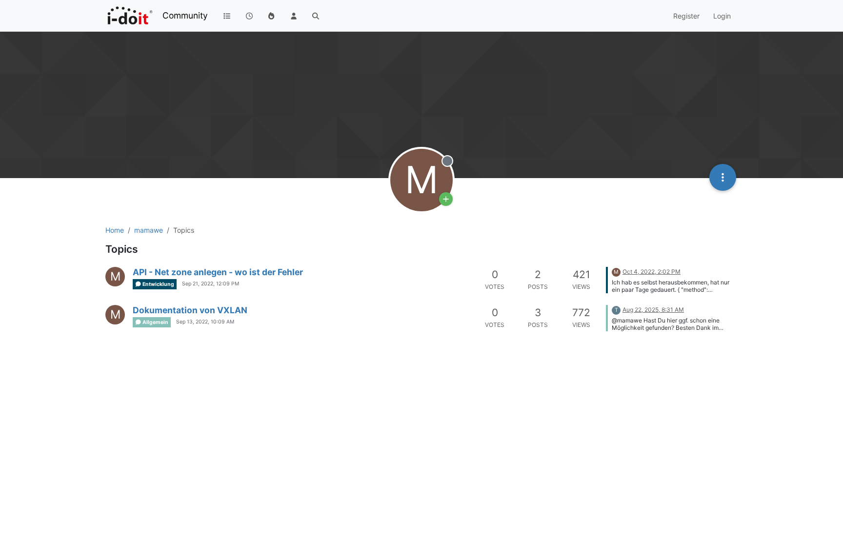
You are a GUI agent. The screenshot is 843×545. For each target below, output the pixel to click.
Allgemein (154, 322)
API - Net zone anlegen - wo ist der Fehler (218, 272)
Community (185, 15)
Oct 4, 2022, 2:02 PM (651, 271)
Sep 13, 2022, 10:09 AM (205, 322)
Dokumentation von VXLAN (190, 310)
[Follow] (446, 199)
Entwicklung (157, 284)
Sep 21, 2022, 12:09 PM (210, 284)
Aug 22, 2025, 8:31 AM (653, 309)
